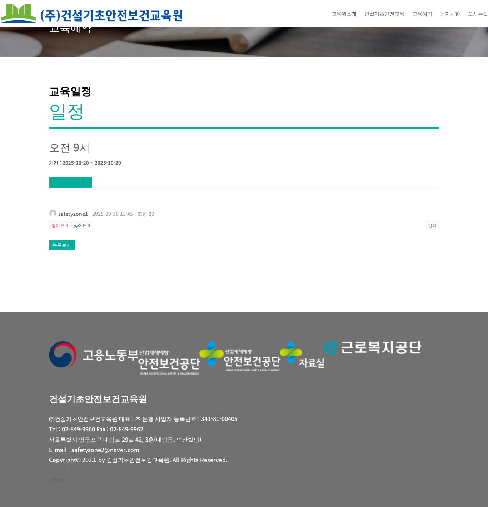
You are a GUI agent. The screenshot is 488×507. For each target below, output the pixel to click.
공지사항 (450, 13)
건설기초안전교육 (384, 13)
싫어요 (82, 225)
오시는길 (478, 13)
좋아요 (59, 225)
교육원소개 (344, 13)
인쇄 (432, 225)
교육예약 (422, 13)
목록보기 (62, 244)
